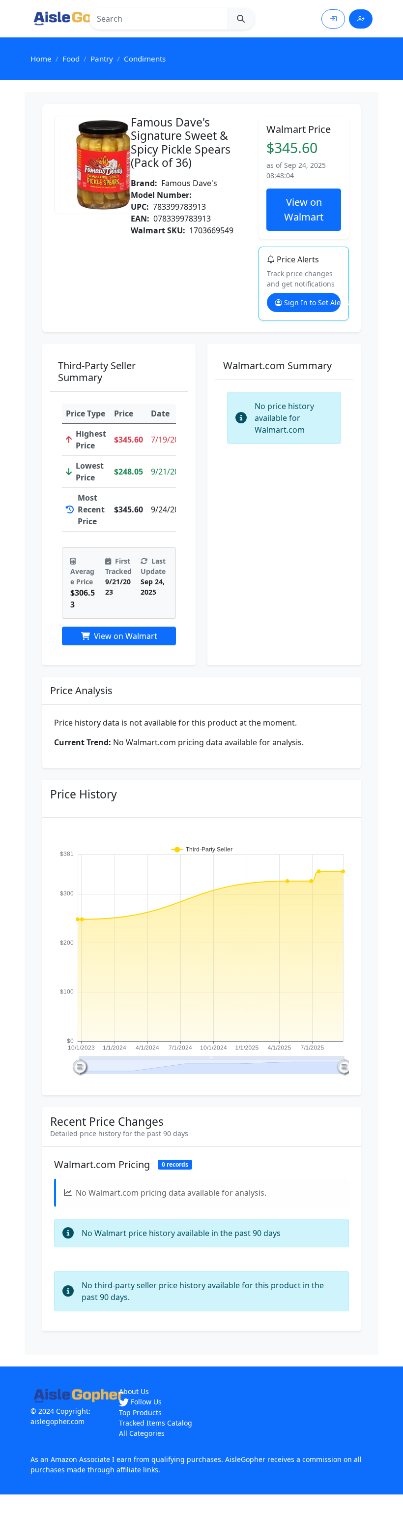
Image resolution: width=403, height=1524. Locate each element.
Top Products (140, 1412)
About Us (134, 1391)
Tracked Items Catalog (155, 1423)
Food (71, 59)
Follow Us (145, 1401)
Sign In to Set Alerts (312, 302)
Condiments (145, 59)
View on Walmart (303, 209)
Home (41, 59)
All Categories (142, 1433)
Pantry (101, 59)
